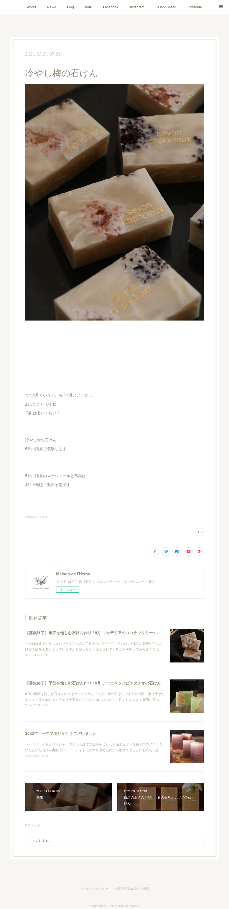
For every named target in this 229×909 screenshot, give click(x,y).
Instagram (136, 6)
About (31, 6)
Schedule (194, 6)
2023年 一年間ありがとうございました (61, 733)
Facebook (110, 6)
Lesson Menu (166, 6)
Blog (70, 6)
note (88, 6)
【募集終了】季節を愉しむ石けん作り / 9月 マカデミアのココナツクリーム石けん (97, 632)
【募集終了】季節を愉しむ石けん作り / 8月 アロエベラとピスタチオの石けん (93, 683)
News (51, 6)
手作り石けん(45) (36, 517)
